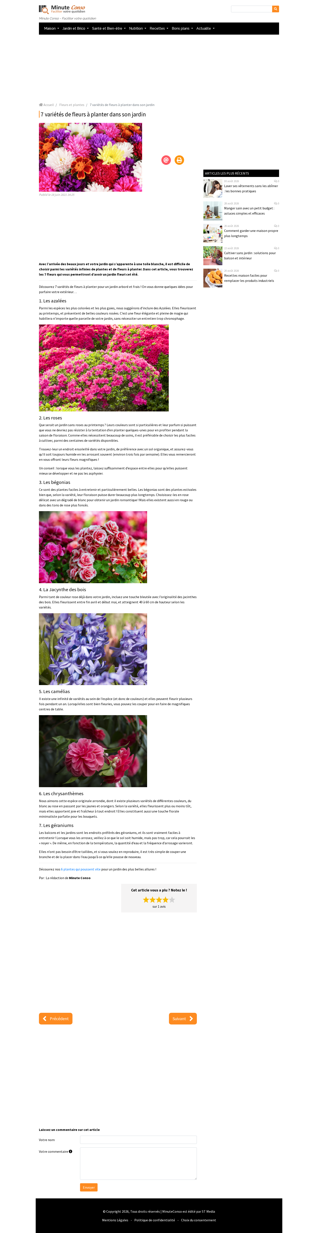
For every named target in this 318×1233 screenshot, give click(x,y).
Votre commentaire (54, 1151)
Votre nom (47, 1140)
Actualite (204, 28)
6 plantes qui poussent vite (81, 869)
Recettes (158, 28)
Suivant (179, 1018)
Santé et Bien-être (107, 28)
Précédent (59, 1018)
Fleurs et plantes (71, 105)
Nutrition (136, 28)
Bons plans (181, 28)
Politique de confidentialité (154, 1220)
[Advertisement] (159, 68)
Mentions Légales (115, 1220)
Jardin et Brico (74, 28)
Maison (50, 28)
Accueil (48, 105)
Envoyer (89, 1187)
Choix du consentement (198, 1220)
